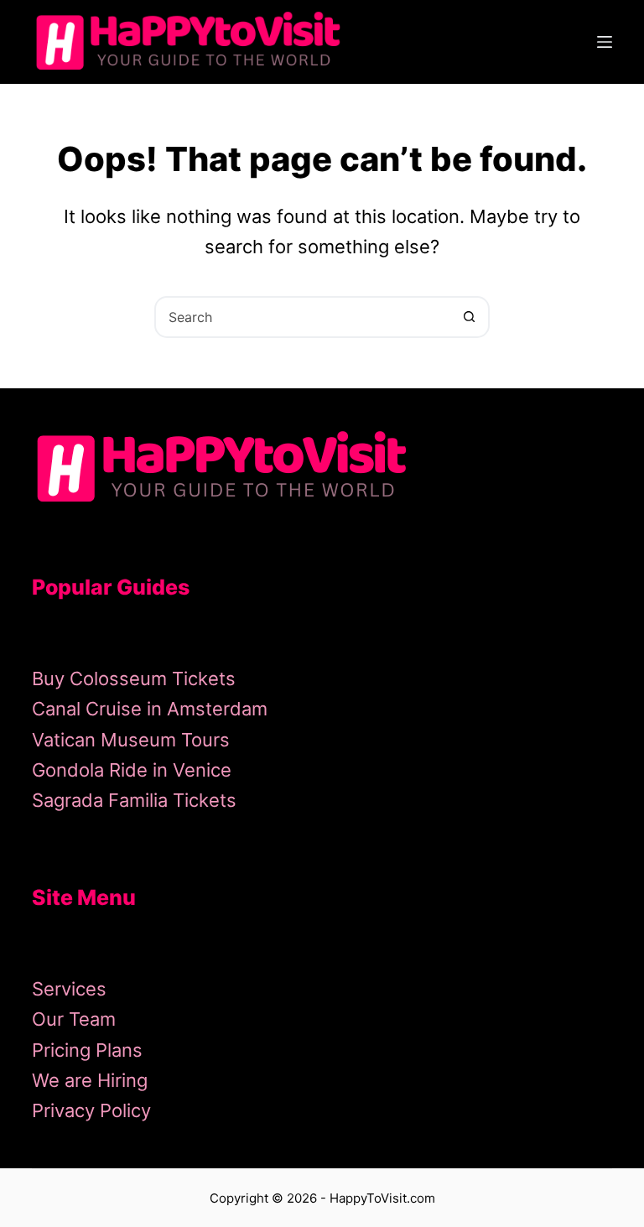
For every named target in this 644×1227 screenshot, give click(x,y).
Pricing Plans (87, 1050)
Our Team (74, 1019)
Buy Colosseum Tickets (134, 678)
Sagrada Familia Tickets (134, 800)
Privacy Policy (91, 1110)
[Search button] (468, 317)
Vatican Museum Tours (131, 740)
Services (69, 989)
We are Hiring (90, 1080)
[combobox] (302, 317)
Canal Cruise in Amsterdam (149, 709)
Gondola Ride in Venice (131, 770)
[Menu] (604, 41)
